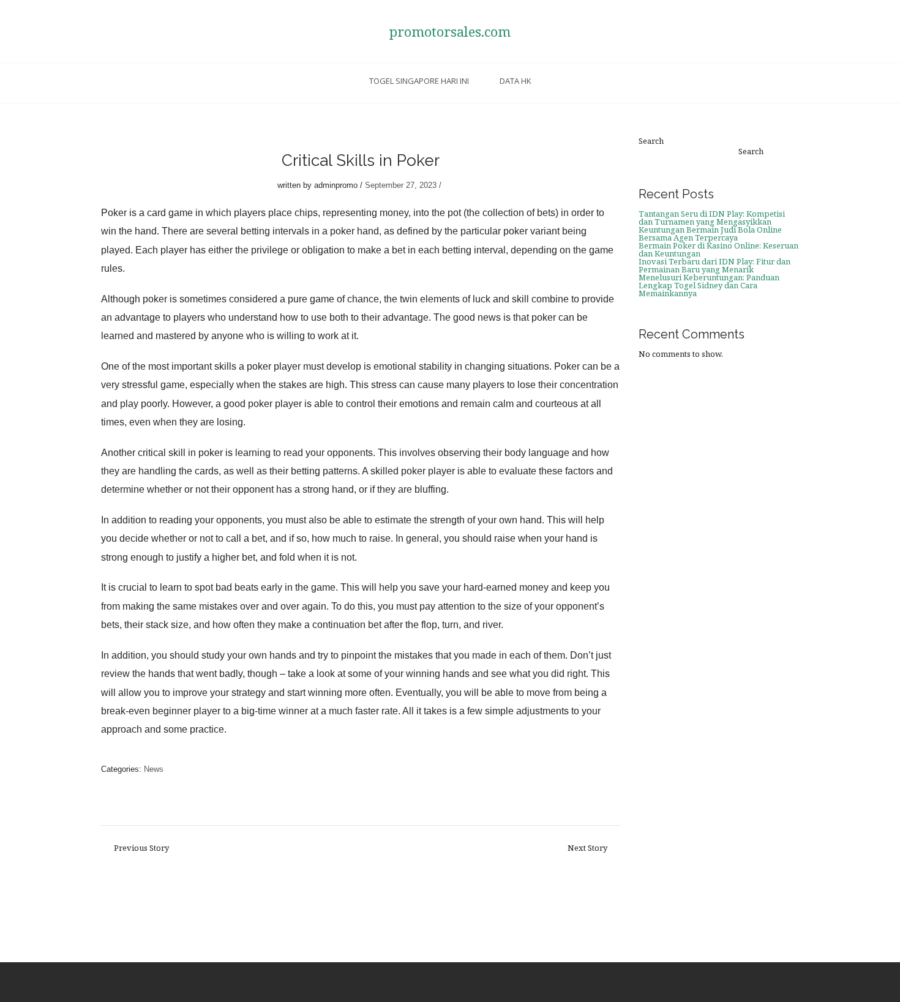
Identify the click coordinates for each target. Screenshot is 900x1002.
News (153, 769)
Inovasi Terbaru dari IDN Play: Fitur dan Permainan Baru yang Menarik (714, 265)
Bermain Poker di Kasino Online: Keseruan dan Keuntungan (718, 249)
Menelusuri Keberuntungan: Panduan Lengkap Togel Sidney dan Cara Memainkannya (709, 285)
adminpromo (336, 185)
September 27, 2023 (401, 185)
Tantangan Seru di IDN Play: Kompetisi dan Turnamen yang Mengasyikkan (712, 217)
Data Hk (515, 80)
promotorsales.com (450, 31)
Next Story (587, 848)
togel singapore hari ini (419, 80)
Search (651, 141)
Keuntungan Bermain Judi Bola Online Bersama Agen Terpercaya (710, 233)
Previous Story (141, 848)
